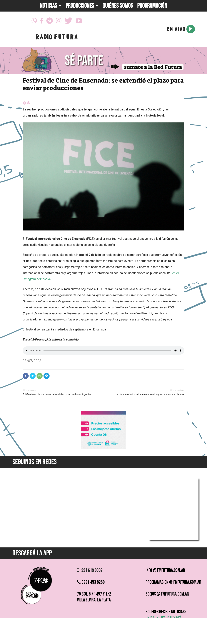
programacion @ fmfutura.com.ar (173, 582)
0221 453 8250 (93, 582)
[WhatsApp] (34, 21)
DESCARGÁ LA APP (32, 553)
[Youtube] (79, 21)
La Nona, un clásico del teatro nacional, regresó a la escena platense (150, 394)
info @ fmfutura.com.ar (165, 570)
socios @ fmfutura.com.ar (167, 594)
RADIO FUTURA (56, 38)
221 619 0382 (91, 570)
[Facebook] (41, 21)
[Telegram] (49, 21)
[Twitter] (68, 21)
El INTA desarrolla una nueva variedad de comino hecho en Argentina (57, 394)
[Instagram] (58, 21)
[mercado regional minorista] (103, 448)
